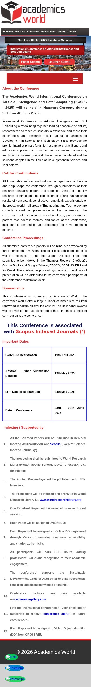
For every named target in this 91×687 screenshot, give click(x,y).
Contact (71, 31)
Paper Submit (30, 62)
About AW (19, 31)
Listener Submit (59, 62)
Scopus (56, 444)
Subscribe (33, 31)
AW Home (7, 31)
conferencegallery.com (30, 599)
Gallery (61, 31)
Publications (48, 31)
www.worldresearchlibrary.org (60, 500)
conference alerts (56, 614)
